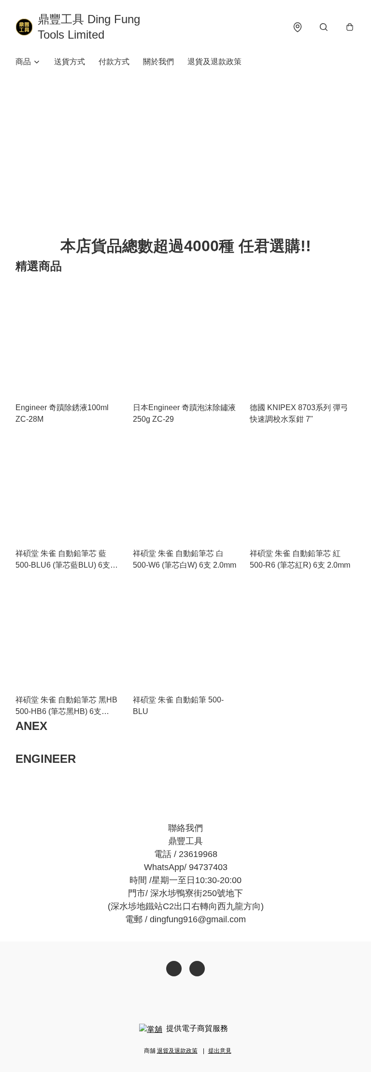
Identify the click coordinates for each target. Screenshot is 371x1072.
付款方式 (114, 61)
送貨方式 (69, 61)
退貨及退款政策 (214, 61)
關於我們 (158, 61)
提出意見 (219, 1050)
